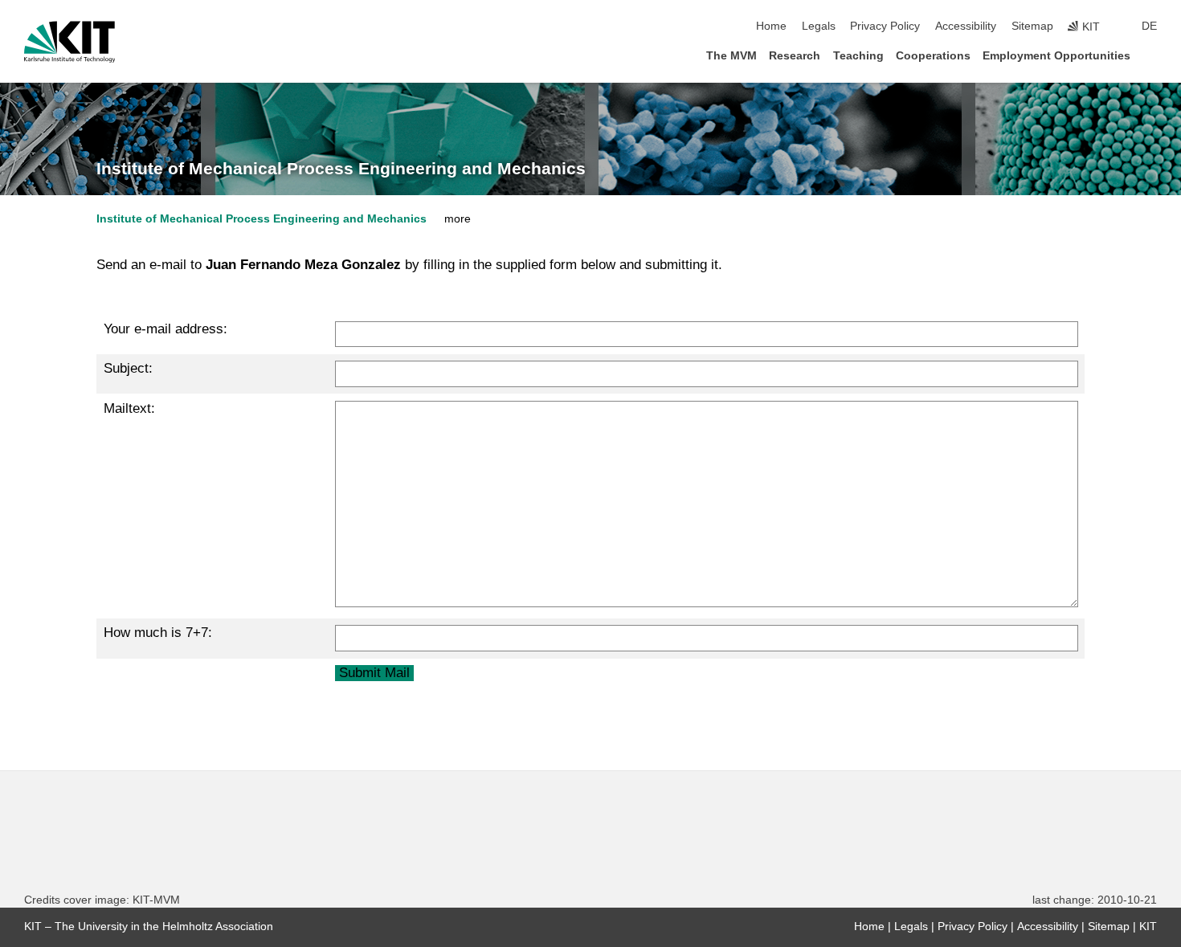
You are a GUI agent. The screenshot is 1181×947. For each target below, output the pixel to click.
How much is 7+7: (158, 632)
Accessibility (965, 26)
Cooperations (933, 56)
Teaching (858, 56)
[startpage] (1152, 55)
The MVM (731, 56)
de (1149, 26)
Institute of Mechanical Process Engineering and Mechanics (341, 168)
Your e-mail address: (165, 329)
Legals (819, 26)
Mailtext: (129, 408)
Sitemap (1032, 26)
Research (794, 56)
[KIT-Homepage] (69, 42)
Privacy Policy (885, 26)
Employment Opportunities (1056, 56)
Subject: (128, 368)
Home (771, 26)
